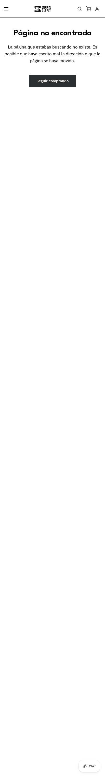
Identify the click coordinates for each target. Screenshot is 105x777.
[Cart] (88, 9)
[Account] (97, 9)
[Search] (79, 9)
